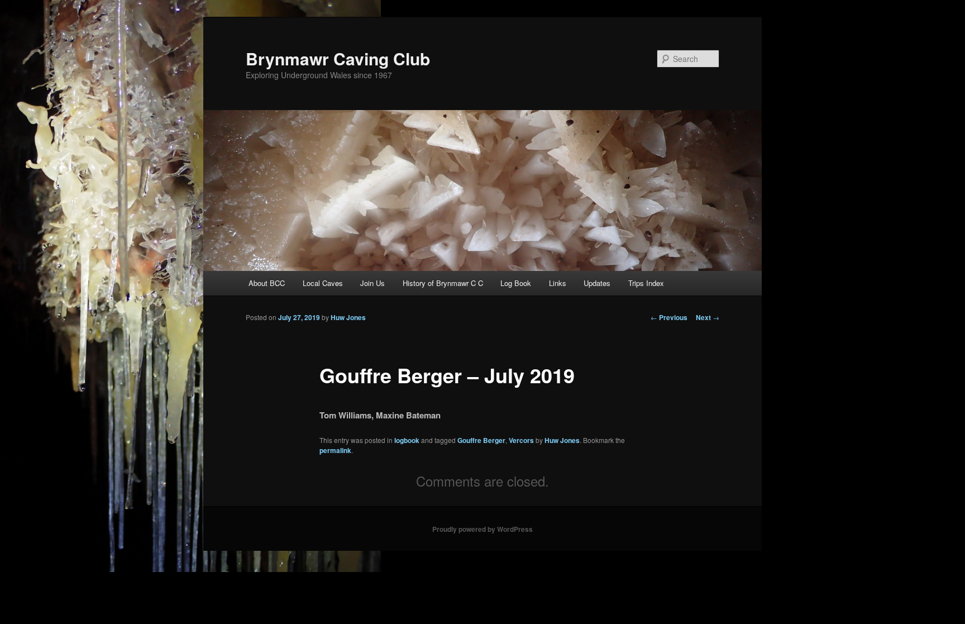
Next (707, 317)
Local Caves (323, 283)
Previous (669, 317)
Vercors (521, 440)
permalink (335, 450)
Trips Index (646, 283)
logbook (406, 440)
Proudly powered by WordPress (482, 529)
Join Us (372, 283)
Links (557, 283)
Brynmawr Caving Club (338, 58)
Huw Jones (348, 317)
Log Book (515, 283)
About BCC (267, 283)
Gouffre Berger (481, 440)
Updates (597, 283)
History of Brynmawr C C (443, 283)
